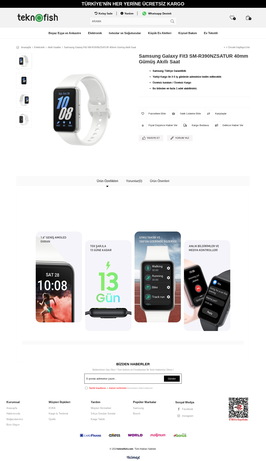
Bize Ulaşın (12, 424)
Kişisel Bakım (187, 33)
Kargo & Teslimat (58, 413)
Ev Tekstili (211, 33)
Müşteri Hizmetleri (101, 408)
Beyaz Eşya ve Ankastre (64, 33)
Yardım (128, 13)
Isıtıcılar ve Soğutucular (125, 33)
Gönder (172, 378)
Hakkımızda (13, 413)
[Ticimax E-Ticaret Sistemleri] (133, 458)
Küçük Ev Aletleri (159, 33)
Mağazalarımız (14, 419)
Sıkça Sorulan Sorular (103, 413)
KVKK (52, 408)
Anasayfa (11, 408)
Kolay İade (106, 13)
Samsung (138, 408)
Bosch (136, 413)
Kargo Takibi (98, 419)
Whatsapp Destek (160, 13)
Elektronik (95, 33)
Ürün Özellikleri (107, 181)
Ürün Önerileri (159, 181)
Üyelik (52, 419)
